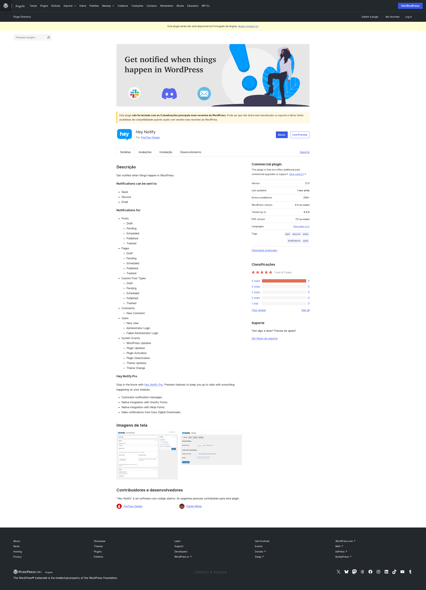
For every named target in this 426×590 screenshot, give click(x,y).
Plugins (98, 551)
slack (305, 240)
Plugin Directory (22, 16)
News (16, 546)
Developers (180, 551)
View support (296, 174)
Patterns (98, 556)
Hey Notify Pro (153, 384)
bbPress (341, 551)
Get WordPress (410, 5)
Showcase (99, 541)
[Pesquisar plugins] (48, 37)
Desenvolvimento (190, 152)
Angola (48, 572)
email (305, 234)
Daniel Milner (194, 506)
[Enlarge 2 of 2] (237, 435)
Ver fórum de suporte (265, 338)
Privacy (17, 556)
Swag (259, 556)
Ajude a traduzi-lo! (248, 26)
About (16, 541)
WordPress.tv (183, 556)
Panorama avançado (264, 250)
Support (178, 546)
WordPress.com (345, 541)
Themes (98, 546)
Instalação (165, 152)
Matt (339, 546)
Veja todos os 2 (301, 226)
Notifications (294, 240)
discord (296, 234)
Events (258, 546)
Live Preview (300, 134)
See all (306, 310)
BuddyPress (343, 556)
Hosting (17, 551)
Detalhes (125, 152)
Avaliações (145, 152)
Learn (177, 541)
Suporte (305, 152)
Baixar (282, 134)
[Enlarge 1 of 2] (173, 435)
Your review (259, 310)
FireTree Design (150, 137)
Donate (260, 551)
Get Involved (262, 541)
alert (287, 234)
